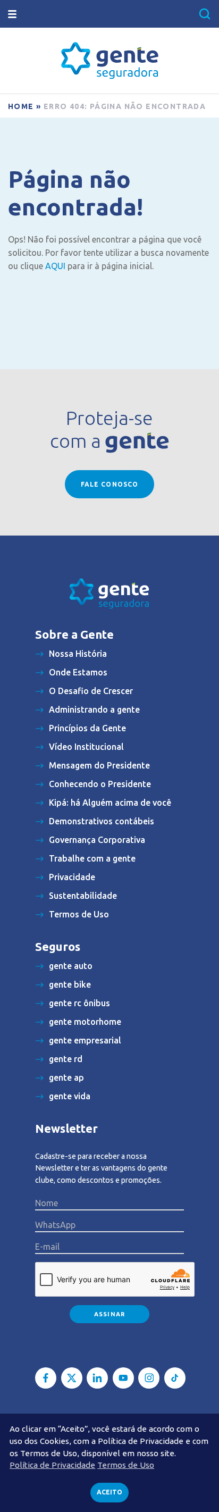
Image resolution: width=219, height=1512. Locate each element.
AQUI (55, 266)
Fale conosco (109, 484)
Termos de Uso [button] (125, 1464)
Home (21, 106)
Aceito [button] (109, 1492)
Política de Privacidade (52, 1464)
